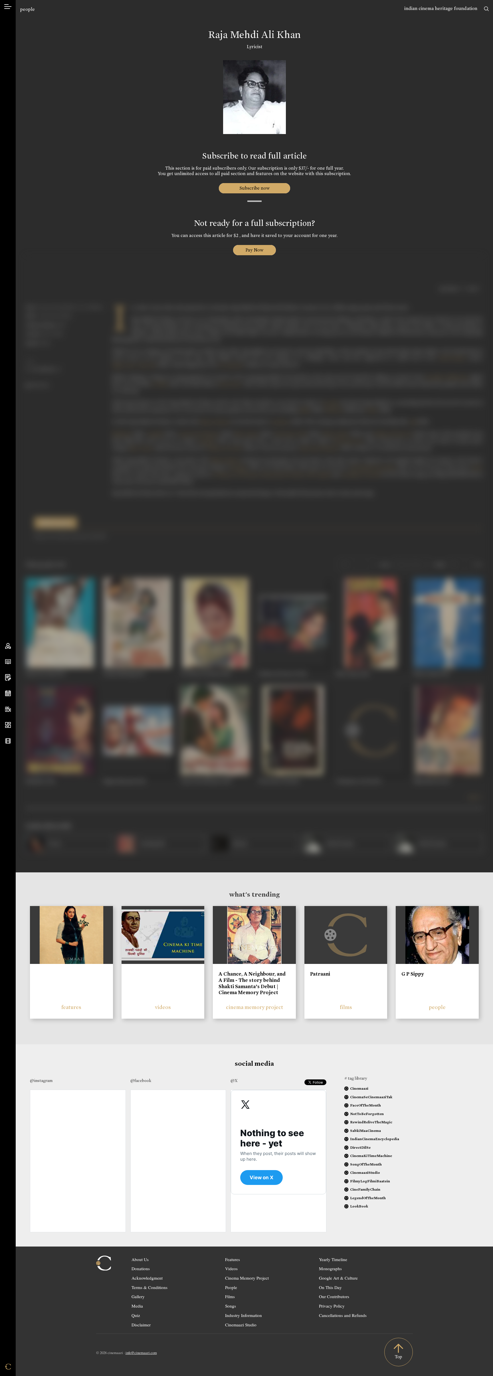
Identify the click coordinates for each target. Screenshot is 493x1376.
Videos (231, 1268)
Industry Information (243, 1315)
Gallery (138, 1296)
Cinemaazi (359, 1088)
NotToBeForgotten (367, 1114)
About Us (140, 1259)
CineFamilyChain (365, 1189)
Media (137, 1306)
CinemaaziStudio (365, 1172)
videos (163, 1007)
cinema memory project (254, 1007)
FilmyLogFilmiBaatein (370, 1181)
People (231, 1287)
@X (234, 1080)
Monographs (330, 1268)
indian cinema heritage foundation (440, 8)
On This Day (330, 1287)
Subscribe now (254, 188)
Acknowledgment (147, 1278)
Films (230, 1296)
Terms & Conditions (149, 1287)
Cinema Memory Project (247, 1278)
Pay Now (254, 250)
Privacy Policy (332, 1306)
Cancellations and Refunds (343, 1315)
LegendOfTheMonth (368, 1198)
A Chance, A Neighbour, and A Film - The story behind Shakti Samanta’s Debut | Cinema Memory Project (252, 983)
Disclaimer (141, 1325)
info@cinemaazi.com (141, 1352)
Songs (230, 1306)
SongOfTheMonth (366, 1164)
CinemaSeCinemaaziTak (371, 1097)
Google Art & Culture (338, 1278)
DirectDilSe (360, 1147)
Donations (141, 1268)
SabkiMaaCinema (365, 1130)
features (71, 1007)
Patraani (320, 974)
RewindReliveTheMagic (371, 1122)
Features (232, 1259)
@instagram (41, 1080)
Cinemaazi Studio (240, 1325)
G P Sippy (412, 974)
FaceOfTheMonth (365, 1105)
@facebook (140, 1080)
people (27, 9)
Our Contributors (334, 1296)
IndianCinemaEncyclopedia (374, 1139)
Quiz (136, 1315)
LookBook (359, 1206)
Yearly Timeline (333, 1259)
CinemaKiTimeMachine (371, 1156)
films (346, 1007)
